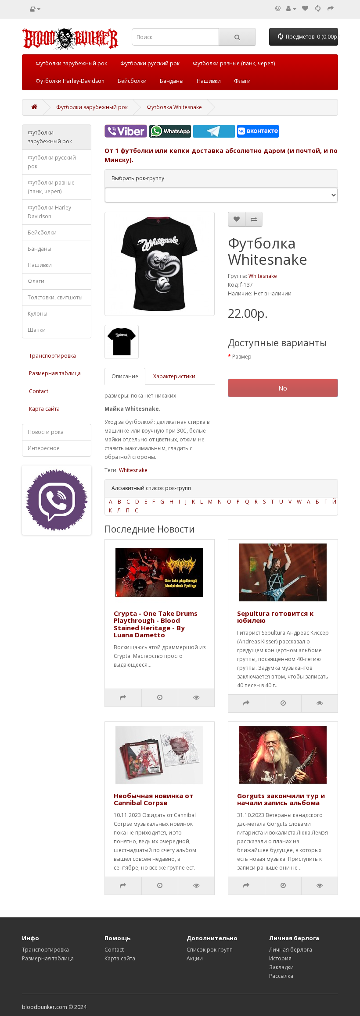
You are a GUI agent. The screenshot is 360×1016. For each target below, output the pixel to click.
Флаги (242, 81)
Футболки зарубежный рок (71, 63)
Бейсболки (132, 81)
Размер (242, 356)
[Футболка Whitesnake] (159, 264)
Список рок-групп (210, 949)
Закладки (281, 967)
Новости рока (46, 432)
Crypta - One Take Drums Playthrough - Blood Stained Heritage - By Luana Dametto (156, 624)
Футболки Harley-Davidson (70, 81)
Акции (195, 958)
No (282, 388)
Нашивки (209, 81)
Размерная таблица (55, 373)
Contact (38, 391)
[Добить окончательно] (331, 8)
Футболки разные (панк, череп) (234, 63)
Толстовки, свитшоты (55, 297)
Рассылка (281, 976)
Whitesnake (262, 276)
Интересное (44, 448)
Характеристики (174, 376)
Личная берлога (290, 949)
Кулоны (37, 313)
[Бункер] (318, 8)
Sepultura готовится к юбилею (275, 617)
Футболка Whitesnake (174, 107)
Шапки (37, 330)
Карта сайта (44, 408)
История (280, 958)
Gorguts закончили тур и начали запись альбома (281, 799)
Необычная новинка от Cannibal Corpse (154, 799)
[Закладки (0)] (305, 8)
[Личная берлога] (291, 8)
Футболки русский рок (150, 63)
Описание (125, 376)
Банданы (172, 81)
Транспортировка (52, 355)
